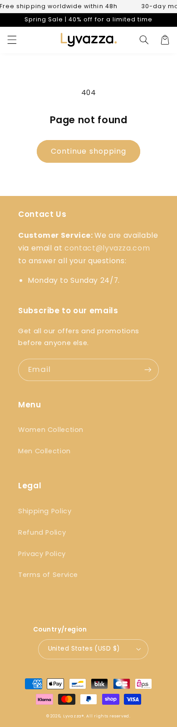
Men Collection (44, 451)
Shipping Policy (44, 511)
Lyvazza (72, 716)
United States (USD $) (84, 648)
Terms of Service (48, 574)
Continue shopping (88, 151)
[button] (11, 40)
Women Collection (51, 429)
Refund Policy (42, 532)
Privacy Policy (42, 553)
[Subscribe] (148, 370)
